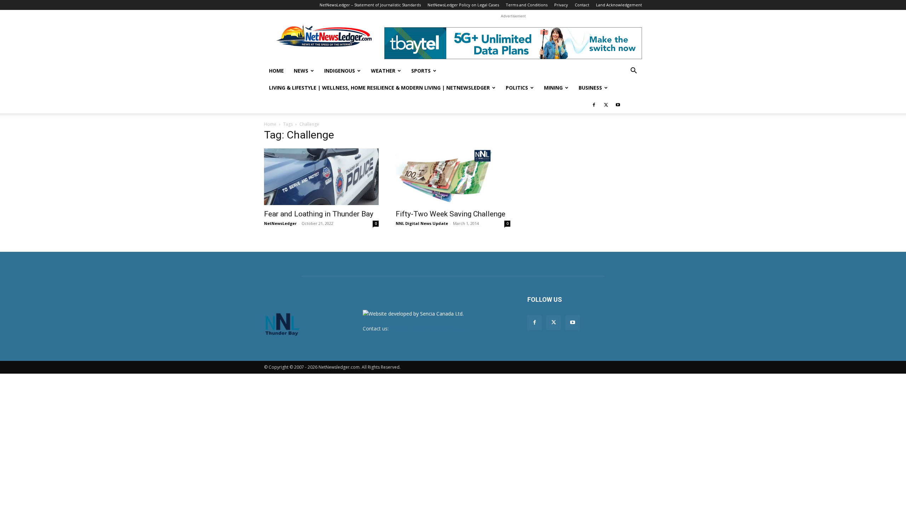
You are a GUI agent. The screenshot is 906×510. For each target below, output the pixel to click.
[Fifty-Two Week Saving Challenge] (453, 176)
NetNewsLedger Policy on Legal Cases (463, 4)
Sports (421, 70)
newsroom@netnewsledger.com (427, 328)
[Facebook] (594, 104)
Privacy (561, 4)
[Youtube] (618, 104)
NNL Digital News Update (422, 223)
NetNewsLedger (280, 223)
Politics (517, 87)
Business (590, 87)
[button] (633, 71)
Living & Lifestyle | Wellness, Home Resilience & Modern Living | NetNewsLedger (379, 87)
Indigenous (339, 70)
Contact (582, 4)
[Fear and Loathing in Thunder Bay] (321, 176)
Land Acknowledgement (619, 4)
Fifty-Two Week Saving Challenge (450, 214)
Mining (553, 87)
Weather (383, 70)
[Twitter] (606, 104)
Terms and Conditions (526, 4)
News (301, 70)
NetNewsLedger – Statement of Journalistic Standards (370, 4)
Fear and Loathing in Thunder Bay (318, 214)
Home (276, 70)
